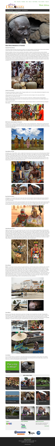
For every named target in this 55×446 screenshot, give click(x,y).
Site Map (29, 438)
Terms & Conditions (41, 1)
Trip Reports (23, 1)
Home (15, 1)
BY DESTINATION (17, 10)
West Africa (16, 12)
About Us (30, 1)
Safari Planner (8, 371)
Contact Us (47, 1)
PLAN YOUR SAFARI (9, 10)
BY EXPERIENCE (25, 10)
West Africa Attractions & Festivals (26, 371)
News (27, 1)
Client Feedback (34, 1)
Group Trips (19, 1)
